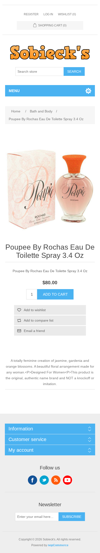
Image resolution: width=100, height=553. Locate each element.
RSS (55, 480)
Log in (48, 14)
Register (31, 14)
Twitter (44, 480)
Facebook (32, 480)
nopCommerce (58, 545)
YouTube (67, 480)
